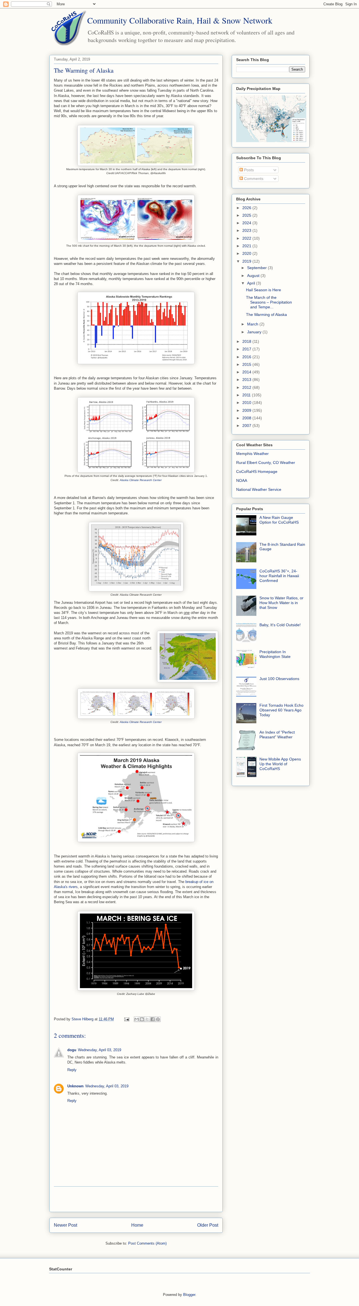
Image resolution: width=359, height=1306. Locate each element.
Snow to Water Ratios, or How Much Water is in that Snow (281, 603)
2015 (247, 364)
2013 (247, 379)
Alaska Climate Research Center (141, 480)
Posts (248, 170)
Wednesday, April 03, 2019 (99, 1050)
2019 (247, 261)
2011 (247, 395)
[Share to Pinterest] (158, 1019)
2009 (247, 410)
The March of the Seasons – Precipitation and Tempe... (269, 302)
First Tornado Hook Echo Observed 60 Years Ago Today (281, 710)
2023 (247, 230)
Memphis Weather (252, 453)
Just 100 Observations (279, 678)
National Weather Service (258, 489)
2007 (247, 425)
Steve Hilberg (83, 1019)
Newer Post (65, 1225)
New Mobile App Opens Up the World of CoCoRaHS (280, 764)
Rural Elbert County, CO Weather (265, 462)
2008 (247, 418)
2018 (247, 341)
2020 (247, 253)
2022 (247, 238)
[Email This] (136, 1019)
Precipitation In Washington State (275, 654)
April (251, 283)
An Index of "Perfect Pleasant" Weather (277, 734)
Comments (253, 178)
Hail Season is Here (263, 290)
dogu (71, 1050)
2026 (247, 207)
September (257, 267)
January (255, 332)
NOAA (241, 480)
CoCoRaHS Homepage (256, 471)
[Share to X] (147, 1019)
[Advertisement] (136, 1199)
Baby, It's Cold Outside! (280, 625)
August (254, 275)
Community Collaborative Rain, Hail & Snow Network (179, 20)
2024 (247, 223)
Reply (72, 1070)
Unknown (75, 1086)
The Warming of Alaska (266, 314)
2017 (247, 349)
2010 (247, 402)
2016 (247, 357)
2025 (247, 215)
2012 (247, 387)
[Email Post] (126, 1019)
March (253, 324)
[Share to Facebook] (152, 1019)
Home (137, 1225)
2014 (247, 372)
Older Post (207, 1225)
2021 (247, 246)
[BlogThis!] (142, 1019)
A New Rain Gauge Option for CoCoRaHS (279, 519)
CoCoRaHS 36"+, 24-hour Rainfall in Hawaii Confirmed (279, 576)
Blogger (189, 1295)
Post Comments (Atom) (147, 1243)
